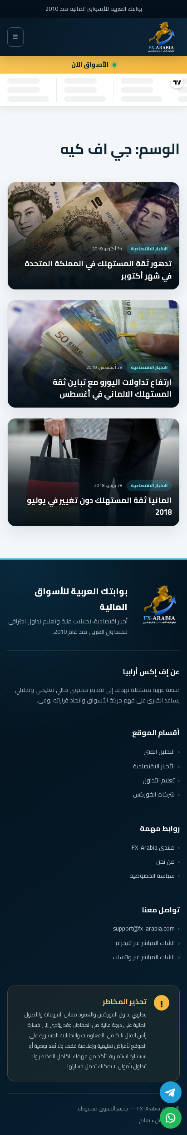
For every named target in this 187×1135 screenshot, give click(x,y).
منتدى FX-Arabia (153, 847)
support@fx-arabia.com (144, 928)
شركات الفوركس (154, 794)
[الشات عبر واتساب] (171, 1118)
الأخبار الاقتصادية (154, 766)
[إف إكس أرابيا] (161, 37)
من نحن (165, 861)
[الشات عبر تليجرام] (171, 1092)
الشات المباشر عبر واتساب (144, 957)
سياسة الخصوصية (152, 875)
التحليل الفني (159, 751)
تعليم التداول (159, 780)
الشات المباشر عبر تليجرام (145, 943)
